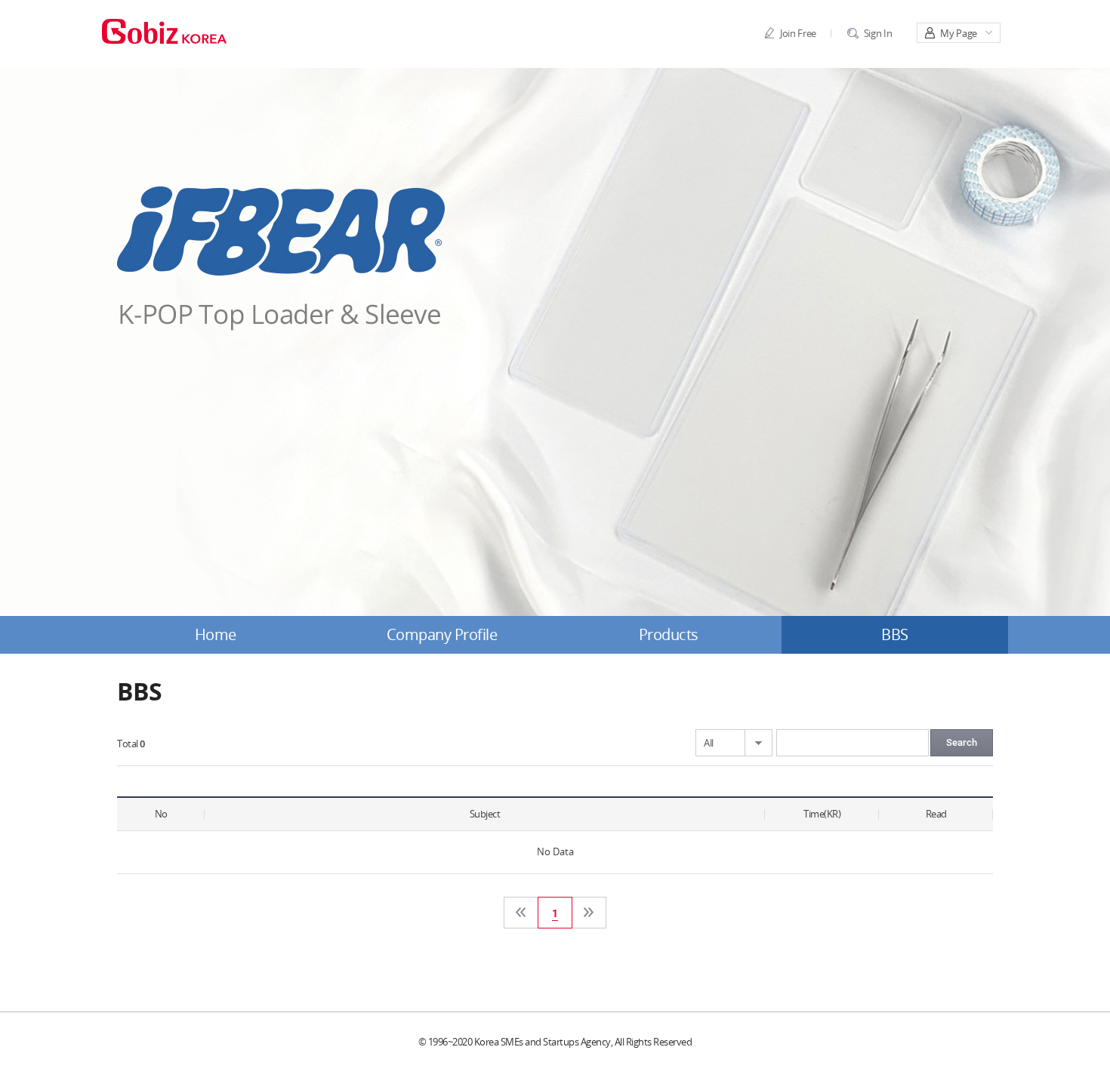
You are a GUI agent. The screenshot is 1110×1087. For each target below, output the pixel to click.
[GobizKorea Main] (164, 30)
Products (668, 634)
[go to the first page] (521, 912)
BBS (894, 634)
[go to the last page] (589, 912)
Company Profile (442, 634)
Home (215, 634)
